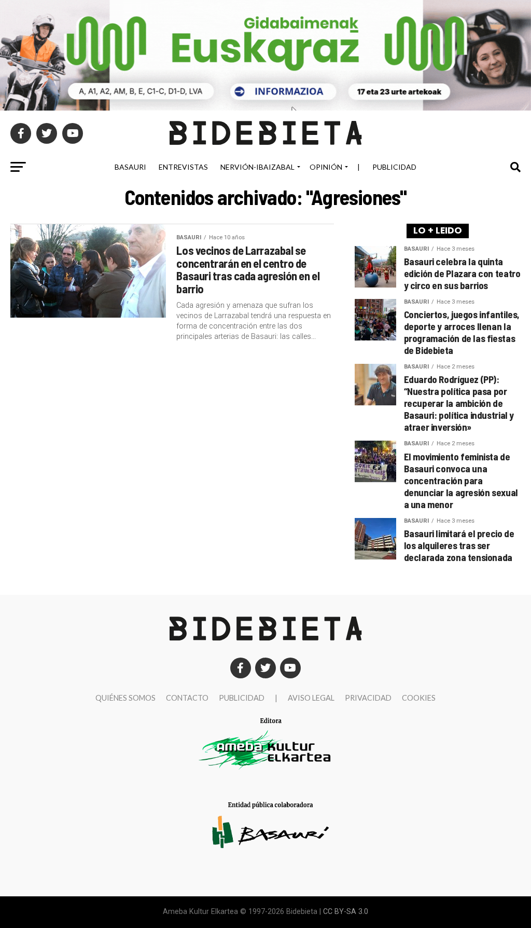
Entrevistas (183, 166)
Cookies (419, 697)
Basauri (130, 166)
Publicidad (394, 166)
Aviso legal (311, 697)
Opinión (326, 166)
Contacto (187, 697)
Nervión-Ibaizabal (257, 166)
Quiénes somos (125, 697)
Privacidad (368, 697)
